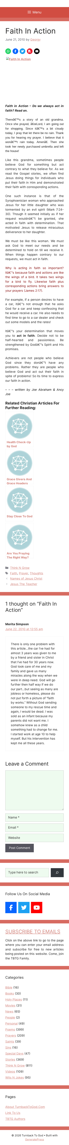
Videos (10, 1071)
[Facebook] (11, 907)
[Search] (57, 872)
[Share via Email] (37, 51)
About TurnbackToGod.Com (25, 1107)
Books (9, 993)
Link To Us (12, 1113)
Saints (9, 1041)
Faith (13, 573)
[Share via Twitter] (22, 51)
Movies (10, 1005)
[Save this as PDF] (30, 51)
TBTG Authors (15, 1119)
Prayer (23, 573)
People (10, 1017)
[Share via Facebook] (15, 51)
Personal (11, 1023)
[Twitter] (24, 907)
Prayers (10, 1035)
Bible (8, 987)
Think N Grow (20, 568)
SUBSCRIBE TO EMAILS (32, 932)
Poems (10, 1029)
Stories (10, 1059)
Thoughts (36, 573)
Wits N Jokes (14, 1077)
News (9, 1011)
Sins (8, 1047)
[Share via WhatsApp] (8, 51)
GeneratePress (34, 1139)
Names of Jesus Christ (26, 578)
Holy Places (13, 999)
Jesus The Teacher (23, 584)
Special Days (14, 1053)
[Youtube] (36, 907)
